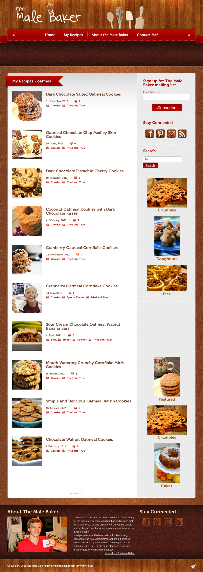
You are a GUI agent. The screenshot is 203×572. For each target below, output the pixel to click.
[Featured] (167, 399)
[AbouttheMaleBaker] (110, 35)
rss (182, 133)
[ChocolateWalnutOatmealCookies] (79, 439)
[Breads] (64, 339)
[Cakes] (166, 486)
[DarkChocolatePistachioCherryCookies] (85, 171)
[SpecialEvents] (73, 297)
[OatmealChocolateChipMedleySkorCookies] (82, 135)
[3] (74, 373)
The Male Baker (36, 565)
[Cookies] (53, 105)
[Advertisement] (163, 326)
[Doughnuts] (166, 259)
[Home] (50, 35)
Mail (171, 133)
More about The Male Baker (120, 553)
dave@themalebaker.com (60, 565)
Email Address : (151, 92)
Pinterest (160, 133)
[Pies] (167, 294)
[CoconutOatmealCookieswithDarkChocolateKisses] (81, 211)
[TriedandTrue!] (74, 105)
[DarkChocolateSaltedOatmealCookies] (83, 94)
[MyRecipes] (73, 35)
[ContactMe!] (147, 35)
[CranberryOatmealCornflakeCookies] (82, 248)
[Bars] (51, 339)
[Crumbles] (167, 210)
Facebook (149, 133)
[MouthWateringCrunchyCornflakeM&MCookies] (85, 365)
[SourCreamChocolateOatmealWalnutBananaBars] (83, 326)
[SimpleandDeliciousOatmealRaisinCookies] (88, 401)
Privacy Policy (85, 565)
